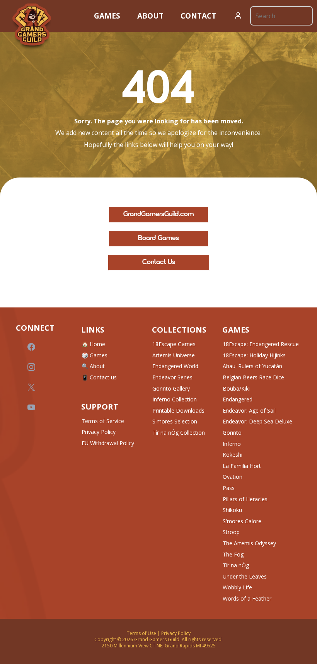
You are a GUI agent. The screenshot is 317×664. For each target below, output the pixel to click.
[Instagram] (31, 367)
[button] (238, 16)
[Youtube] (31, 407)
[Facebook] (31, 347)
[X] (31, 387)
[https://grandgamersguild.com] (31, 26)
